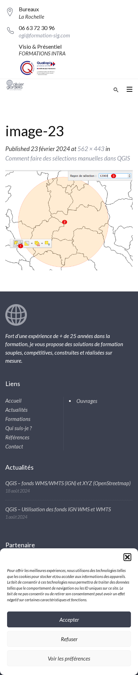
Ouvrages (86, 401)
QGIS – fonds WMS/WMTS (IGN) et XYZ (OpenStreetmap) (68, 483)
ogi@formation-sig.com (44, 35)
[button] (127, 557)
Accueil (13, 400)
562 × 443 (90, 148)
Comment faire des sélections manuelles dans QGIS (67, 158)
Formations (17, 419)
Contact (14, 446)
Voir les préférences (69, 658)
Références (17, 437)
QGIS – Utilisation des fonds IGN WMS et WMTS (58, 509)
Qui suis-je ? (18, 428)
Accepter (69, 619)
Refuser (69, 639)
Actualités (16, 409)
